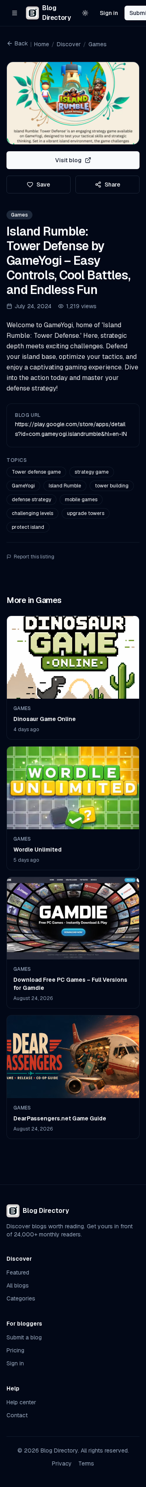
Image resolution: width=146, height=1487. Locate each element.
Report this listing (34, 557)
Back (21, 43)
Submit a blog (24, 1337)
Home (41, 44)
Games (97, 44)
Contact (17, 1415)
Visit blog (68, 160)
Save (43, 184)
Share (112, 184)
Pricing (15, 1350)
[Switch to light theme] (85, 13)
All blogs (17, 1285)
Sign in (109, 13)
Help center (21, 1402)
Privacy (62, 1463)
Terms (86, 1463)
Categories (20, 1298)
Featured (17, 1272)
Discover (69, 44)
